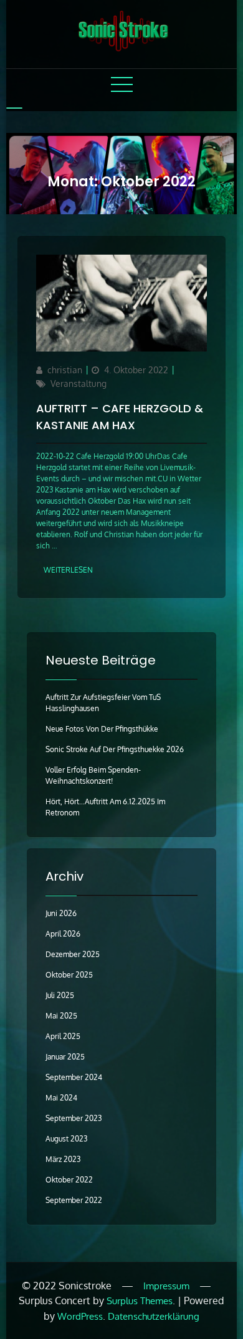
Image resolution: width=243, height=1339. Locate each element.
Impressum (166, 1286)
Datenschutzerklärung (153, 1316)
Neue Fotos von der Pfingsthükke (101, 728)
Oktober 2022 (69, 1179)
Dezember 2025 (72, 954)
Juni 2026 (61, 913)
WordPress (80, 1316)
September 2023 (73, 1118)
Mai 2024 (61, 1097)
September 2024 (73, 1077)
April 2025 (62, 1036)
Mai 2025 (61, 1015)
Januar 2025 (65, 1056)
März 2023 (62, 1159)
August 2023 (66, 1138)
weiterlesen (68, 569)
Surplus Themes (140, 1301)
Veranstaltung (78, 383)
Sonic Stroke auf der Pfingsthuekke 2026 (114, 749)
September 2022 (73, 1200)
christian (64, 370)
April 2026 (62, 933)
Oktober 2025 (69, 974)
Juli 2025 (59, 995)
